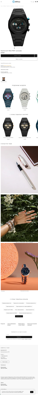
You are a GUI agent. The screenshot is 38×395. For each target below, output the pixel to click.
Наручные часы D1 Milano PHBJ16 (8, 137)
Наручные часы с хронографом (19, 303)
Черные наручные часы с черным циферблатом (24, 306)
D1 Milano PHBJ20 (8, 108)
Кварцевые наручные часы (6, 303)
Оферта (2, 382)
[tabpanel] (19, 27)
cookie (20, 391)
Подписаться (19, 337)
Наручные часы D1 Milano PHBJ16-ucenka (25, 137)
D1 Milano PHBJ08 (24, 108)
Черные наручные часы (10, 306)
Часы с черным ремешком (19, 309)
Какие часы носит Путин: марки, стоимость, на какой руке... (24, 242)
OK (31, 391)
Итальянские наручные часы (31, 303)
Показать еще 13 (19, 316)
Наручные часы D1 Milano (8, 309)
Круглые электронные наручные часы (25, 313)
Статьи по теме (6, 144)
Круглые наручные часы (30, 309)
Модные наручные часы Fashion (12, 313)
